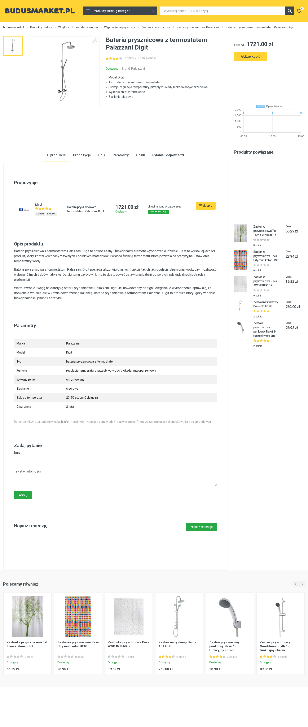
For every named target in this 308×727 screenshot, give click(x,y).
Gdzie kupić (250, 56)
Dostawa (51, 214)
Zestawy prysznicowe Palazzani (198, 27)
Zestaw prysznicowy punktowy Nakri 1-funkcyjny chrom (224, 646)
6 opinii (129, 58)
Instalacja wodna (87, 27)
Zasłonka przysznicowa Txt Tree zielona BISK (264, 231)
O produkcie (56, 155)
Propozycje (82, 155)
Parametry (121, 155)
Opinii (140, 155)
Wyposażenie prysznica (119, 27)
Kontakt (40, 214)
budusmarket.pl (13, 27)
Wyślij (22, 495)
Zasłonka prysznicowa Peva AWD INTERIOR (265, 281)
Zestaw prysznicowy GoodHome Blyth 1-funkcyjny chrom (275, 646)
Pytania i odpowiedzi (168, 155)
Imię (17, 452)
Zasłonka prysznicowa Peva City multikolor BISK (266, 256)
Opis (101, 155)
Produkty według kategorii (112, 11)
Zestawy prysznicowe (155, 27)
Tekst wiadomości (27, 471)
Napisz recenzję (202, 527)
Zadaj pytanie (147, 58)
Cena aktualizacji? (158, 211)
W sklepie (205, 205)
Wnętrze (63, 27)
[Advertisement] (269, 81)
